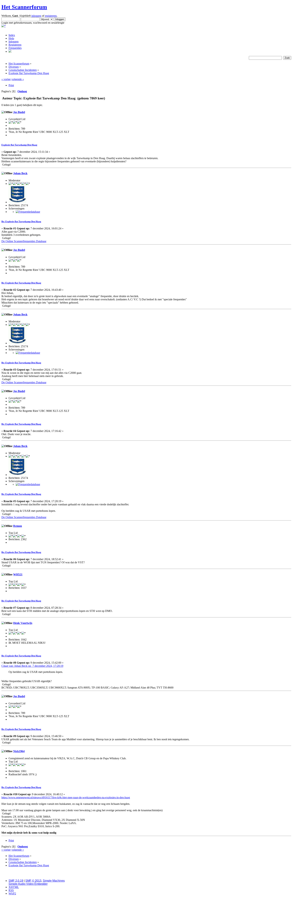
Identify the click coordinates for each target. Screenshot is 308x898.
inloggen (36, 15)
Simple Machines (54, 880)
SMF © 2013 (33, 880)
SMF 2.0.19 (16, 880)
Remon (17, 525)
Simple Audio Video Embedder (28, 883)
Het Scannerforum (24, 7)
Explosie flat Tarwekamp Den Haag (19, 145)
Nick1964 (19, 751)
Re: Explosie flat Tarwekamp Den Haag (21, 221)
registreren (51, 15)
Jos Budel (19, 112)
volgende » (17, 79)
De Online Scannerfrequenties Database (23, 241)
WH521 (17, 574)
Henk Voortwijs (22, 623)
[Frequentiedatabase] (28, 211)
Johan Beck (20, 173)
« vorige (6, 79)
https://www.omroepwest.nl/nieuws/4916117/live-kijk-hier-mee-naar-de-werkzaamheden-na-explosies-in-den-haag (65, 797)
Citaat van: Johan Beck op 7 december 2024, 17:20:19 (32, 665)
